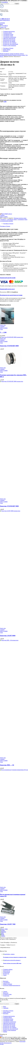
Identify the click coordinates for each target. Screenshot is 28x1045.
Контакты (5, 981)
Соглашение (6, 982)
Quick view (3, 325)
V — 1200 (3, 332)
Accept (2, 1044)
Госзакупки (6, 995)
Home (1, 53)
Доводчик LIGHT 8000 (7, 635)
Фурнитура (6, 973)
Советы (5, 991)
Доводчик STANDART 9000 (9, 506)
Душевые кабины (7, 969)
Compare (2, 215)
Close (1, 329)
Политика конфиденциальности (11, 985)
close (1, 1035)
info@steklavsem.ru (5, 20)
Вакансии (5, 993)
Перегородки (6, 970)
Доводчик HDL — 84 (7, 765)
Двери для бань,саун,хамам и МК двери (12, 963)
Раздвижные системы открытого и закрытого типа (14, 957)
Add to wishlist (3, 216)
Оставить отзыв (7, 994)
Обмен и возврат (7, 984)
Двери (4, 975)
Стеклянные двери (8, 53)
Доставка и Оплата (8, 223)
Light (5, 101)
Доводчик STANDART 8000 (9, 346)
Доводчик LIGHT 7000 (7, 924)
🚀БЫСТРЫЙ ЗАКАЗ (6, 214)
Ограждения (6, 972)
